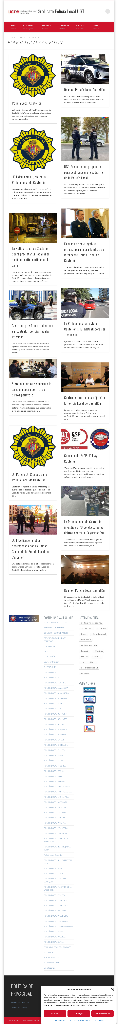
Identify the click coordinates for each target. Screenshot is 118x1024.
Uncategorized (50, 968)
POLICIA (84, 656)
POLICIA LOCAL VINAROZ (54, 936)
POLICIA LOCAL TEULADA (54, 895)
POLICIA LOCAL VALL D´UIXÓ (56, 916)
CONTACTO (97, 27)
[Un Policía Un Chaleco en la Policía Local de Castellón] (33, 447)
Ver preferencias (102, 1013)
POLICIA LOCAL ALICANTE (55, 682)
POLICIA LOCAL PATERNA (54, 823)
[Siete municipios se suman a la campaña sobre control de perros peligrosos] (33, 368)
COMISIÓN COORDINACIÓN (56, 633)
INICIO (13, 27)
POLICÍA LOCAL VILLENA (54, 931)
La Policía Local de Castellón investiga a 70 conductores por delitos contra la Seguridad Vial (84, 527)
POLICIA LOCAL (50, 672)
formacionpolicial (99, 634)
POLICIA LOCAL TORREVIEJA (56, 905)
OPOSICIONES (50, 667)
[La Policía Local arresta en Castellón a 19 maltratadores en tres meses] (85, 303)
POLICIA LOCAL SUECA (53, 873)
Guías (46, 651)
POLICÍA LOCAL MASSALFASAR (57, 786)
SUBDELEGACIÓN (51, 957)
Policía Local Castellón (27, 103)
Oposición (99, 651)
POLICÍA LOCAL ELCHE (53, 760)
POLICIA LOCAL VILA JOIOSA (56, 921)
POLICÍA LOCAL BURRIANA (55, 734)
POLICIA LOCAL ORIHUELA (55, 817)
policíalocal (98, 656)
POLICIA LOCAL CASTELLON (56, 745)
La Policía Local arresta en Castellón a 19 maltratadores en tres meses (85, 329)
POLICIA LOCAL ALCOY (53, 677)
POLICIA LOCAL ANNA (53, 708)
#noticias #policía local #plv (91, 623)
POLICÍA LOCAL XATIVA (53, 942)
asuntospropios (87, 628)
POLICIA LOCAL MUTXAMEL (55, 802)
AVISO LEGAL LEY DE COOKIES (67, 1020)
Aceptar (55, 1013)
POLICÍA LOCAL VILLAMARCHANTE (58, 926)
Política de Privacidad (20, 1002)
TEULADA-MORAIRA (52, 962)
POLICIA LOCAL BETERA (54, 724)
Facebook (96, 11)
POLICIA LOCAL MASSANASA (56, 797)
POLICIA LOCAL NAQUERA (55, 807)
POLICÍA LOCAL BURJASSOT (56, 729)
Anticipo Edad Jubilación (54, 627)
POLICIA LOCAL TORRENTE (55, 900)
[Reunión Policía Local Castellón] (85, 69)
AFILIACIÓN (63, 27)
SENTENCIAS (49, 952)
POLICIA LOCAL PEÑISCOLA (55, 828)
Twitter (101, 11)
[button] (112, 989)
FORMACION (49, 646)
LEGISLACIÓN (50, 656)
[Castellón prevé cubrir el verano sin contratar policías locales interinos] (33, 305)
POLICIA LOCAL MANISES (54, 781)
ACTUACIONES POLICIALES (55, 622)
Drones (84, 634)
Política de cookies (19, 1007)
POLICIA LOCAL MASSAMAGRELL (58, 791)
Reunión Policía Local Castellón (84, 89)
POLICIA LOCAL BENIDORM (55, 714)
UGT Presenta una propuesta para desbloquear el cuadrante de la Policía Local (83, 172)
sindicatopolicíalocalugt (89, 668)
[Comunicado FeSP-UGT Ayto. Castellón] (85, 439)
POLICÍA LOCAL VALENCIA (55, 910)
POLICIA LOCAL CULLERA (54, 750)
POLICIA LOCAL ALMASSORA (56, 693)
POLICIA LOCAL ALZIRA (54, 703)
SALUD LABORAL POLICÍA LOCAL (58, 947)
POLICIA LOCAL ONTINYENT (55, 812)
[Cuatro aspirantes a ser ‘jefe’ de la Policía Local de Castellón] (85, 377)
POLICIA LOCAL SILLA (53, 868)
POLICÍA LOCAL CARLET (54, 739)
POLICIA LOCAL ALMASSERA (56, 688)
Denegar (79, 1013)
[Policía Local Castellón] (33, 75)
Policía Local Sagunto (53, 855)
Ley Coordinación (51, 662)
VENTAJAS (80, 27)
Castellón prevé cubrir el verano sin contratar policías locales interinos (32, 331)
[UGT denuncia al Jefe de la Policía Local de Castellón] (33, 149)
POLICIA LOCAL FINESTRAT (55, 766)
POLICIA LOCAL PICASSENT (55, 833)
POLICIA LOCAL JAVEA (53, 776)
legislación (85, 651)
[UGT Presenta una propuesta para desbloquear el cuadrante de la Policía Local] (85, 139)
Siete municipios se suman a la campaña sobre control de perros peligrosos (31, 389)
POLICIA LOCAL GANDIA (54, 771)
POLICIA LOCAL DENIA (53, 755)
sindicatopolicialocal (88, 662)
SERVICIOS (47, 27)
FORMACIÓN (86, 640)
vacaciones (85, 673)
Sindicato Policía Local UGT (61, 11)
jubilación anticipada (89, 645)
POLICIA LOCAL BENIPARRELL (56, 719)
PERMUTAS (29, 27)
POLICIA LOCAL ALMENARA (55, 698)
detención (102, 628)
